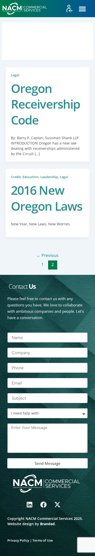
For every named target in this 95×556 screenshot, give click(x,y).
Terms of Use (42, 540)
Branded (47, 523)
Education (30, 177)
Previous (47, 255)
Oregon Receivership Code (45, 104)
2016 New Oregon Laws (46, 198)
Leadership (49, 177)
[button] (82, 9)
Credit (16, 177)
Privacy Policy (18, 540)
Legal (15, 75)
